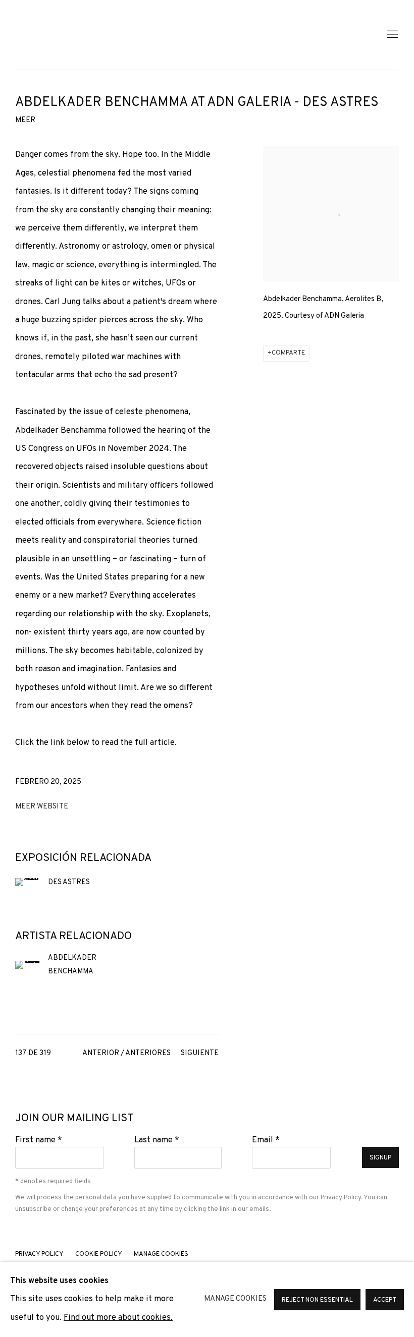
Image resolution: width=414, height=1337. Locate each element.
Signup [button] (380, 1158)
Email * (266, 1140)
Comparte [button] (288, 353)
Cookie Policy (98, 1254)
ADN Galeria (80, 34)
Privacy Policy (341, 1197)
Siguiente (200, 1053)
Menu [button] (391, 34)
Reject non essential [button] (317, 1300)
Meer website (41, 806)
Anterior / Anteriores (126, 1053)
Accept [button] (384, 1300)
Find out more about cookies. (118, 1317)
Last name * (156, 1140)
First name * (38, 1140)
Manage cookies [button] (161, 1254)
